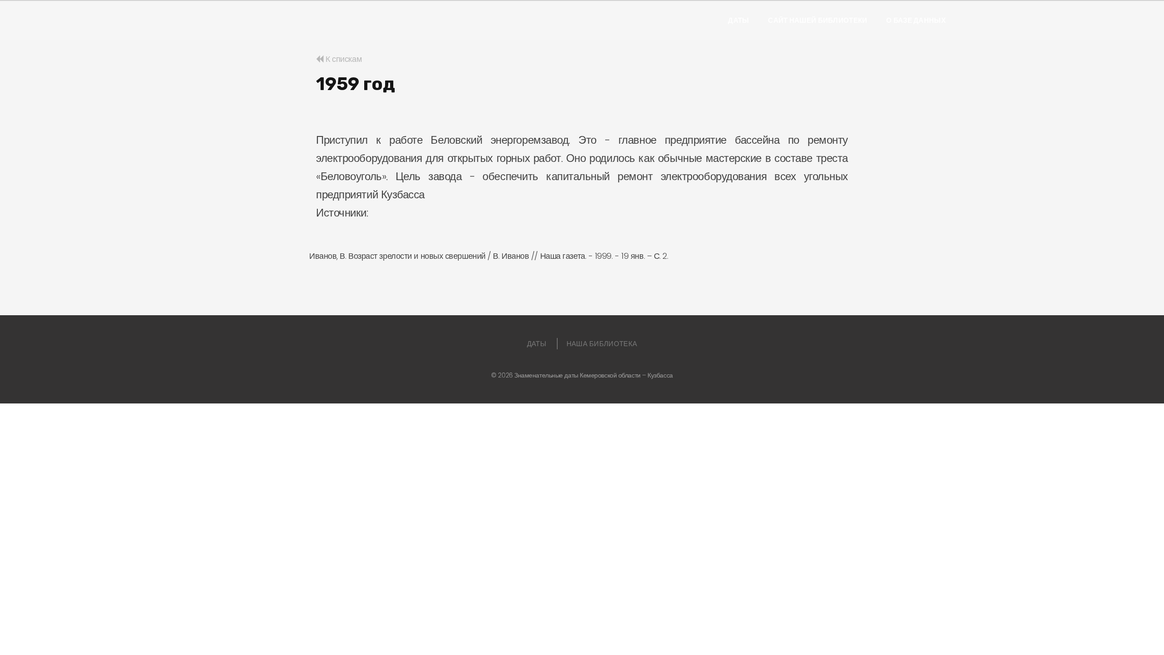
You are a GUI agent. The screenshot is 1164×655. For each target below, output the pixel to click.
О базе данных (916, 20)
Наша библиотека (602, 343)
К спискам (342, 59)
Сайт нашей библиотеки (817, 20)
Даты (738, 20)
